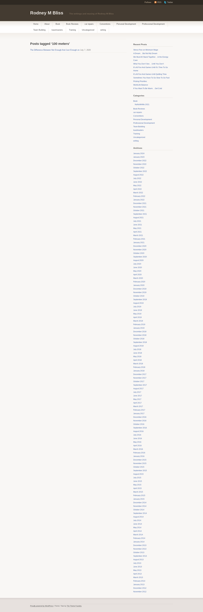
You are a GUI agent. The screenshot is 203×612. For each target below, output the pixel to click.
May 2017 (137, 399)
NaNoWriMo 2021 (142, 104)
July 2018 (137, 349)
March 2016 (138, 449)
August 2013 (138, 560)
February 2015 (139, 495)
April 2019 (137, 317)
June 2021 (137, 225)
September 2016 (140, 428)
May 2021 (137, 228)
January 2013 (138, 585)
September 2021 (140, 214)
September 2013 (140, 556)
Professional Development (153, 24)
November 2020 (139, 250)
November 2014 (139, 506)
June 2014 (137, 524)
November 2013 (139, 549)
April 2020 (137, 275)
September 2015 (140, 471)
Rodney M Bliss (46, 12)
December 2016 (139, 417)
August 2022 (138, 175)
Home (35, 24)
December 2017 (139, 374)
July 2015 (137, 478)
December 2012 (139, 588)
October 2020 (138, 253)
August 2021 (138, 218)
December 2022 (139, 161)
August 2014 (138, 517)
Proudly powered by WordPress (41, 606)
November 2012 (139, 592)
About (46, 24)
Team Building (39, 30)
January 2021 (138, 243)
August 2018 (138, 346)
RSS (159, 2)
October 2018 (138, 339)
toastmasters (57, 30)
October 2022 (138, 168)
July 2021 (137, 221)
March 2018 (138, 364)
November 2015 (139, 463)
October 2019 (138, 296)
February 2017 (139, 410)
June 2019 (137, 310)
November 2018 (139, 335)
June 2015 (137, 481)
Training (72, 30)
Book (58, 24)
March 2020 (138, 278)
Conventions (105, 24)
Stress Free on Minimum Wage (145, 50)
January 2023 (138, 157)
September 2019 (140, 300)
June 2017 (137, 396)
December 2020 (139, 246)
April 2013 (137, 574)
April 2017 (137, 403)
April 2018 (137, 360)
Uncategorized (88, 30)
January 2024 (138, 153)
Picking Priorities (140, 81)
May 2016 (137, 442)
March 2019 (138, 321)
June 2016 (137, 438)
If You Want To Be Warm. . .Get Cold (147, 88)
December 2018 (139, 332)
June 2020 (137, 267)
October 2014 (138, 510)
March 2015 (138, 492)
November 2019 (139, 292)
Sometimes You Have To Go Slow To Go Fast (151, 78)
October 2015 (138, 467)
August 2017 (138, 389)
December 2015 (139, 460)
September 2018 (140, 342)
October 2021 (138, 210)
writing (103, 30)
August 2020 (138, 260)
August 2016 (138, 431)
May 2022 (137, 186)
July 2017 (137, 392)
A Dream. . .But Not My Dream (145, 53)
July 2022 (137, 178)
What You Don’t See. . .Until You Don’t (148, 64)
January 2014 (138, 542)
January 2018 (138, 371)
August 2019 (138, 303)
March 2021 (138, 235)
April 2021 (137, 232)
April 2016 (137, 446)
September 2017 (140, 385)
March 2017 (138, 406)
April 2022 (137, 189)
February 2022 (139, 196)
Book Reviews (72, 24)
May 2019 (137, 314)
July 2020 (137, 264)
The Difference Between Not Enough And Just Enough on (55, 50)
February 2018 (139, 367)
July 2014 (137, 520)
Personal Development (126, 24)
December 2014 (139, 503)
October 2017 (138, 381)
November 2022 (139, 164)
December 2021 (139, 203)
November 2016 (139, 421)
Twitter (170, 2)
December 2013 (139, 545)
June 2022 (137, 182)
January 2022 (138, 200)
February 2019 (139, 324)
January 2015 (138, 499)
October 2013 (138, 552)
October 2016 (138, 424)
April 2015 (137, 488)
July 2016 (137, 435)
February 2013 (139, 581)
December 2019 (139, 289)
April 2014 (137, 531)
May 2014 (137, 528)
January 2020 (138, 285)
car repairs (89, 24)
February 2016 (139, 453)
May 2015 (137, 485)
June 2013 (137, 567)
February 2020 (139, 282)
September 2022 (140, 171)
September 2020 (140, 257)
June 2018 (137, 353)
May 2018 (137, 357)
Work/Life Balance (140, 85)
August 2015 (138, 474)
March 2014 (138, 535)
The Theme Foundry (74, 606)
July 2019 (137, 307)
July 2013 (137, 563)
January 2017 (138, 414)
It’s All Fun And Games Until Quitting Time (150, 74)
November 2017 (139, 378)
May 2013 (137, 570)
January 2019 (138, 328)
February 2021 (139, 239)
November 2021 (139, 207)
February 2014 (139, 538)
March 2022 (138, 193)
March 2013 (138, 577)
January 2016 (138, 456)
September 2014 (140, 513)
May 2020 (137, 271)
